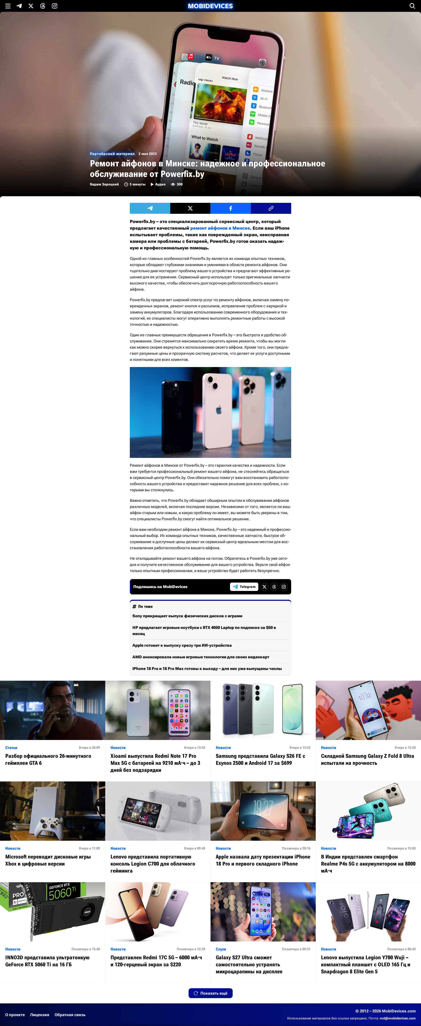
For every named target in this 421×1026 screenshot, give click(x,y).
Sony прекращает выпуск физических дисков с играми (187, 616)
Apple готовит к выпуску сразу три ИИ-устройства (182, 645)
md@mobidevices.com (398, 1018)
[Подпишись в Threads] (43, 6)
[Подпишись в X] (31, 6)
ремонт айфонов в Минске (220, 228)
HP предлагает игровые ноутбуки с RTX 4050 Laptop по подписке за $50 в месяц (204, 630)
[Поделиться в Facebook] (230, 208)
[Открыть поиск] (412, 6)
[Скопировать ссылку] (271, 208)
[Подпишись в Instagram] (55, 6)
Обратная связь (70, 1014)
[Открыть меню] (8, 6)
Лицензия (39, 1014)
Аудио (160, 184)
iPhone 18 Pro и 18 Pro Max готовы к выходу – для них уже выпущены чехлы (207, 668)
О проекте (15, 1014)
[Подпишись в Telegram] (19, 6)
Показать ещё (213, 993)
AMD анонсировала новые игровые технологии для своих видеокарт (200, 657)
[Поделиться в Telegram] (150, 208)
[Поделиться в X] (190, 208)
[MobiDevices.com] (210, 6)
